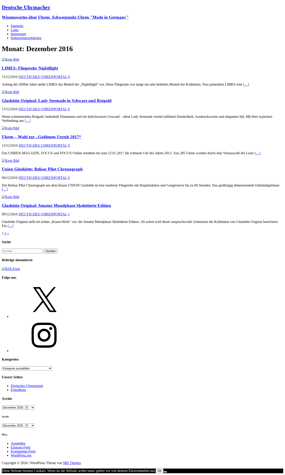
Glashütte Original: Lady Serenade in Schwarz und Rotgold (57, 100)
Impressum (18, 34)
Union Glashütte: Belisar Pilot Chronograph (42, 169)
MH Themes (72, 463)
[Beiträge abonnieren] (11, 269)
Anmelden (18, 443)
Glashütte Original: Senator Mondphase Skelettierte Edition (56, 205)
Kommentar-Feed (23, 451)
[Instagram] (44, 351)
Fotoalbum (18, 390)
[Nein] (165, 472)
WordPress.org (21, 455)
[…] (246, 84)
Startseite (17, 26)
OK (159, 471)
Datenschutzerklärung (26, 38)
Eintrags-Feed (20, 447)
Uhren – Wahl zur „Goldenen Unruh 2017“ (41, 136)
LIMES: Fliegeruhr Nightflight (30, 68)
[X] (44, 316)
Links (15, 30)
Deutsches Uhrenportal (27, 386)
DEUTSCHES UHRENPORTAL (43, 77)
